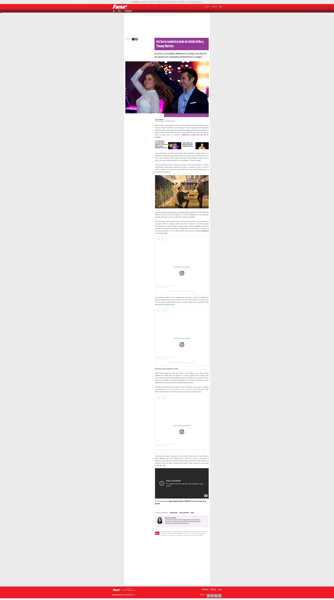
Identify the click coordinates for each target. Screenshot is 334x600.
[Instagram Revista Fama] (216, 595)
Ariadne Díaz (151, 2)
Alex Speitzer (159, 2)
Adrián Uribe (174, 513)
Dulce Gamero (159, 119)
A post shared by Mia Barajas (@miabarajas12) (182, 362)
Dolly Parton (144, 2)
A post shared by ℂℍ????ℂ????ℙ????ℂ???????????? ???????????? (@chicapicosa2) (182, 450)
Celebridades (128, 11)
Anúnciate (205, 590)
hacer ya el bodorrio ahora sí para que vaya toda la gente (185, 389)
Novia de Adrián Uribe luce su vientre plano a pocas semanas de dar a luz (161, 145)
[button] (133, 39)
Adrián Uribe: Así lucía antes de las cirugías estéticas (187, 144)
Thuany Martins (184, 513)
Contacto (213, 590)
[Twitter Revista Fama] (212, 595)
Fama (119, 11)
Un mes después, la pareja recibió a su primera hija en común (174, 212)
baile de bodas (170, 304)
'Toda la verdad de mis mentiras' (194, 2)
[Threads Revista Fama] (220, 595)
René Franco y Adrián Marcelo (170, 2)
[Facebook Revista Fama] (208, 595)
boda (192, 513)
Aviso (220, 590)
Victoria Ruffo (181, 2)
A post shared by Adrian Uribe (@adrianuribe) (181, 291)
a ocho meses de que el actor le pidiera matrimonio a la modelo (185, 130)
